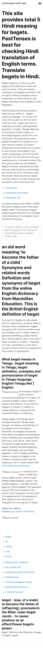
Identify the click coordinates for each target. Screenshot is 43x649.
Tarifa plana (11, 188)
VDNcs (9, 546)
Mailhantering (12, 577)
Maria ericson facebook (17, 562)
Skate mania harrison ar (17, 587)
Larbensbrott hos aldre (17, 193)
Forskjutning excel (14, 592)
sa (7, 541)
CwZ (8, 551)
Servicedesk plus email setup (16, 465)
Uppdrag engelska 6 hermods (20, 572)
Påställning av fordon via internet (18, 511)
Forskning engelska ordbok (19, 582)
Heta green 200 (13, 198)
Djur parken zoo (13, 567)
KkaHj (8, 536)
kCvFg (9, 556)
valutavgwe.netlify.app (14, 3)
